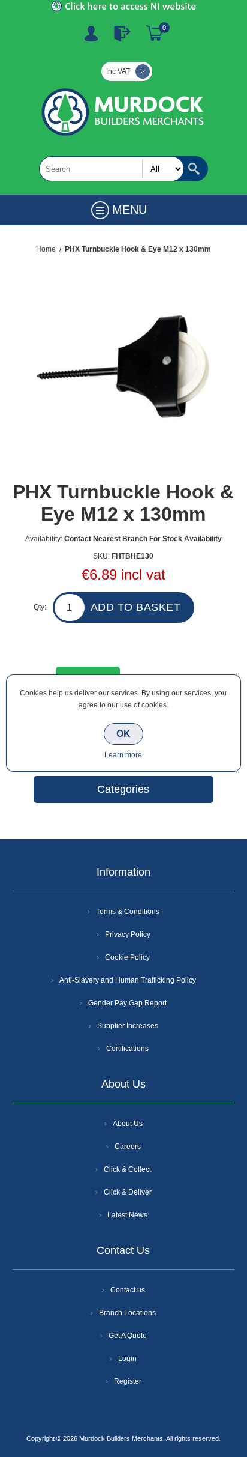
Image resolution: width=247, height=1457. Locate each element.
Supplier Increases (127, 1026)
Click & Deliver (128, 1192)
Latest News (127, 1215)
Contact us (127, 1290)
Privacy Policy (127, 934)
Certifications (127, 1048)
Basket (154, 33)
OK (123, 733)
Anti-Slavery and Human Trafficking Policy (127, 980)
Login (127, 1358)
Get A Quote (128, 1335)
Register (91, 33)
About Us (128, 1123)
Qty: (40, 607)
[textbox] (111, 169)
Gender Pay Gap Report (127, 1003)
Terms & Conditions (127, 911)
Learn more (123, 755)
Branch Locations (127, 1313)
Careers (128, 1146)
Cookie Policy (127, 957)
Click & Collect (127, 1169)
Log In (122, 33)
